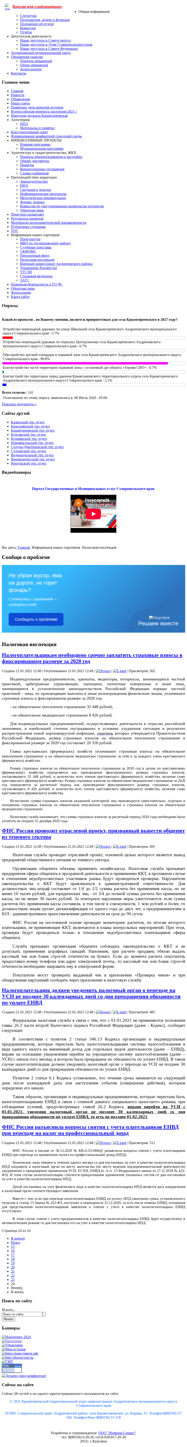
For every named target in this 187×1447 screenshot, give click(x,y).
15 (13, 1247)
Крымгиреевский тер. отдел (33, 430)
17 (13, 1255)
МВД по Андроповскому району (45, 243)
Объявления (20, 99)
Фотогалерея (21, 292)
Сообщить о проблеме (36, 619)
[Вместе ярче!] (20, 1353)
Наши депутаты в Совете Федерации (49, 49)
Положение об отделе (37, 24)
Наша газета (20, 103)
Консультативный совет (29, 132)
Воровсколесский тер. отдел (33, 459)
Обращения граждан (27, 57)
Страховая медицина (36, 276)
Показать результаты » (19, 404)
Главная (17, 91)
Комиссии (28, 28)
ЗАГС (24, 280)
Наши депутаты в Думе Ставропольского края (56, 44)
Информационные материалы (43, 194)
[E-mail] (119, 671)
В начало (18, 1238)
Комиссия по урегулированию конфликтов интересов (62, 206)
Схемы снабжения (34, 173)
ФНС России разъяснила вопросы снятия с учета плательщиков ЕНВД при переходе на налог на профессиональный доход (90, 1130)
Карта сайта (20, 297)
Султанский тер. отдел (28, 451)
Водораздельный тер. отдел (32, 455)
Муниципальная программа (41, 148)
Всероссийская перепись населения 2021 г (44, 111)
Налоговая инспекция (37, 260)
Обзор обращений (34, 65)
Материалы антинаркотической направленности (48, 223)
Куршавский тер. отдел (29, 439)
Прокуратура (30, 239)
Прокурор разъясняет (27, 214)
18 (13, 1259)
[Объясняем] (12, 1345)
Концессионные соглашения (42, 169)
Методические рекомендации (43, 198)
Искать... (9, 1310)
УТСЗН (26, 272)
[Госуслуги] (11, 1341)
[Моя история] (14, 1349)
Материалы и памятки (37, 128)
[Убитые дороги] (18, 1357)
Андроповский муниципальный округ (41, 53)
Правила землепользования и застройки (51, 157)
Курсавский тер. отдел (28, 434)
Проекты (27, 165)
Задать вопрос (31, 69)
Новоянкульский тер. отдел (32, 443)
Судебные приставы (36, 247)
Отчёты (26, 32)
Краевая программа (35, 144)
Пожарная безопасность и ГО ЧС (36, 284)
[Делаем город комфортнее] (24, 1376)
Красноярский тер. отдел (30, 426)
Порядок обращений (36, 61)
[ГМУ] (7, 1362)
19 (13, 1263)
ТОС (14, 231)
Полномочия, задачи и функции (45, 20)
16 (13, 1251)
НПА (24, 124)
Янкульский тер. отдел (28, 463)
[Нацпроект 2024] (16, 1337)
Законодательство (34, 181)
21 (13, 1271)
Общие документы (34, 161)
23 (13, 1279)
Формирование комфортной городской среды (46, 136)
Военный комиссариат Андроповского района (56, 264)
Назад (15, 1242)
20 (13, 1267)
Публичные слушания (28, 227)
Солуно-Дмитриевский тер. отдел (37, 447)
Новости (17, 95)
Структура (28, 16)
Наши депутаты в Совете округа (45, 40)
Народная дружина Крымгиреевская (39, 116)
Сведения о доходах (35, 190)
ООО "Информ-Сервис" (117, 1433)
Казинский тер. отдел (27, 422)
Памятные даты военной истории (37, 107)
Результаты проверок (27, 218)
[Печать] (103, 671)
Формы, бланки (32, 202)
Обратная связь (32, 210)
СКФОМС (28, 251)
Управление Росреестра (38, 268)
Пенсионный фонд (34, 255)
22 (13, 1275)
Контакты (18, 73)
